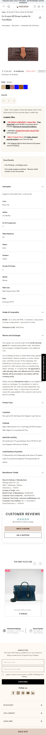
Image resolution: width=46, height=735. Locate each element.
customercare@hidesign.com (29, 498)
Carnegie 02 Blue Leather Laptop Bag (26, 610)
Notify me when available (43, 367)
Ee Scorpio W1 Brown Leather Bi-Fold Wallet (20, 12)
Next (40, 563)
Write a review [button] (23, 528)
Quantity (4, 95)
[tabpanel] (23, 48)
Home (3, 12)
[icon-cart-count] (39, 6)
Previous (35, 563)
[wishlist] (35, 6)
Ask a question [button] (23, 535)
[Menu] (3, 6)
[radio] (3, 87)
